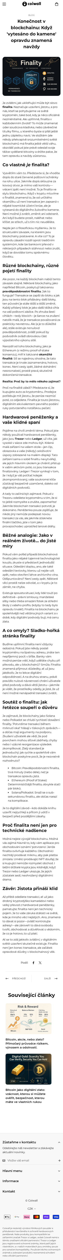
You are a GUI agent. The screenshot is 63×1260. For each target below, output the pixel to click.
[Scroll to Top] (57, 1242)
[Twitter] (40, 962)
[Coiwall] (31, 4)
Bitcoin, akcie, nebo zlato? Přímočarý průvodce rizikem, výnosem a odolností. (27, 1043)
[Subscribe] (56, 1160)
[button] (56, 4)
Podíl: (24, 962)
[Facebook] (33, 962)
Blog (31, 15)
